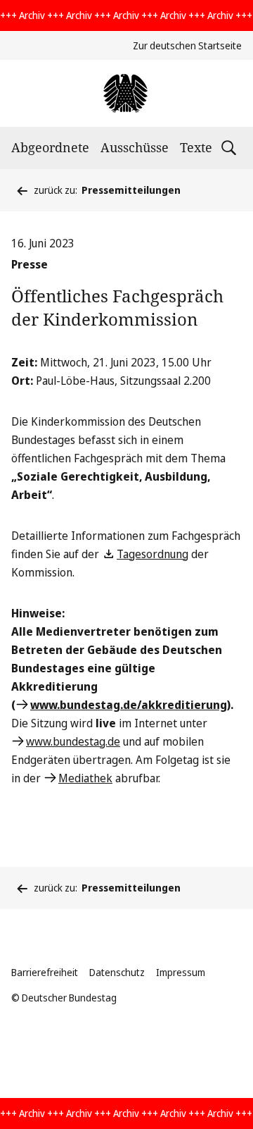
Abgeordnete (50, 147)
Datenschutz (117, 972)
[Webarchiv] (126, 93)
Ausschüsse (134, 147)
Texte (196, 147)
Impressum (180, 972)
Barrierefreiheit (44, 972)
